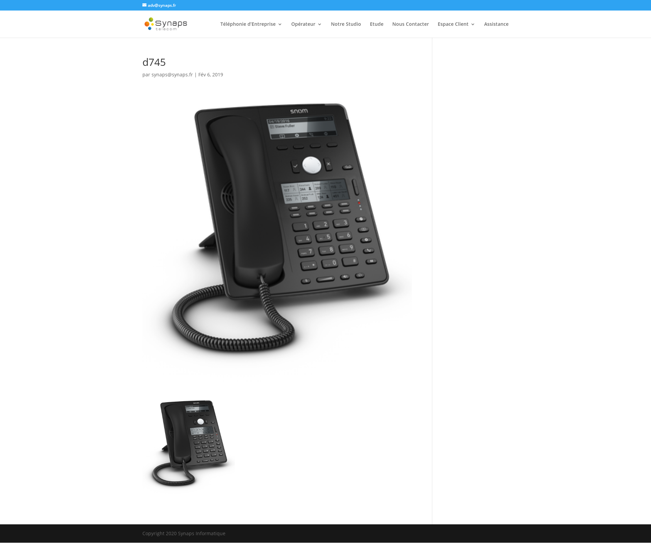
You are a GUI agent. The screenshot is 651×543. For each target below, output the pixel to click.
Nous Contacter (410, 24)
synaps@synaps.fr (172, 74)
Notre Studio (346, 24)
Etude (376, 24)
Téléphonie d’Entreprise (248, 24)
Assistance (496, 24)
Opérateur (303, 24)
